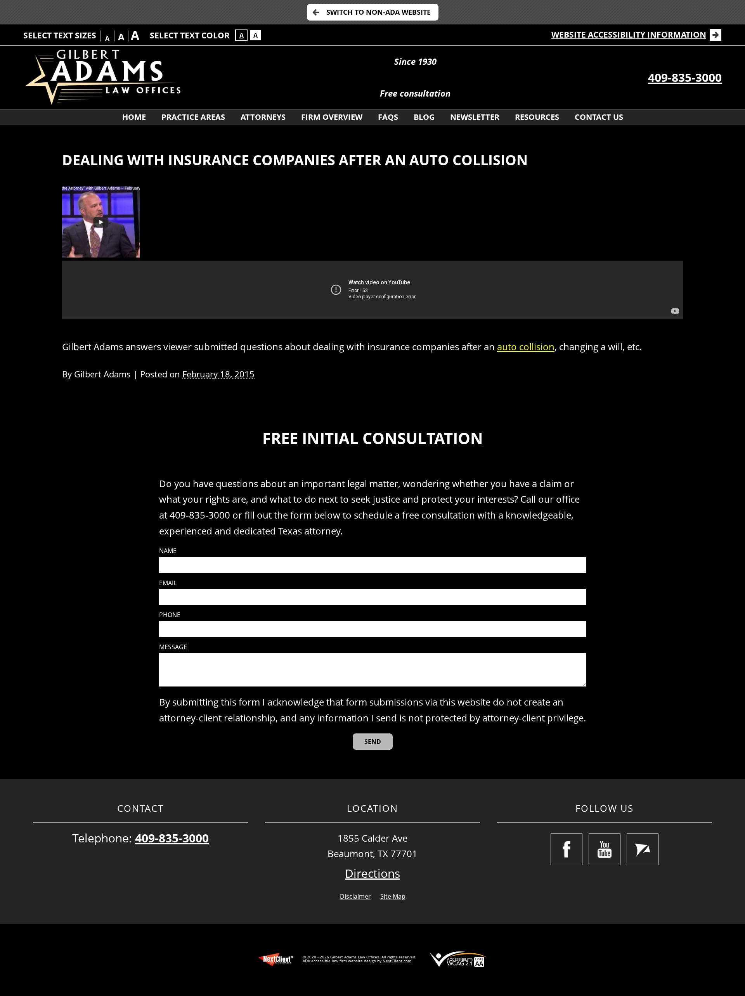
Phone (169, 615)
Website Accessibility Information (628, 34)
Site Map (392, 896)
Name (168, 551)
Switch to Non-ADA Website (378, 12)
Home (134, 117)
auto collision (525, 346)
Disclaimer (355, 896)
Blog (424, 117)
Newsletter (474, 117)
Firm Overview (331, 117)
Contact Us (599, 117)
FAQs (388, 117)
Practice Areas (193, 117)
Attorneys (263, 117)
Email (168, 583)
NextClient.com (397, 960)
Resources (537, 117)
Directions (372, 873)
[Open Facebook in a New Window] (566, 849)
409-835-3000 (685, 77)
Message (173, 647)
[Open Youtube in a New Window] (604, 849)
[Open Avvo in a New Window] (642, 849)
